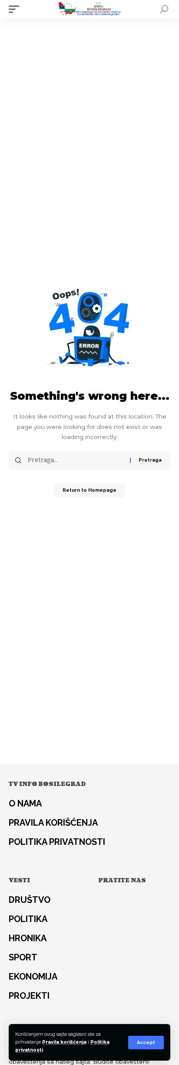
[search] (164, 9)
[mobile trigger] (16, 9)
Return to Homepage (89, 490)
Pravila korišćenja (64, 1042)
